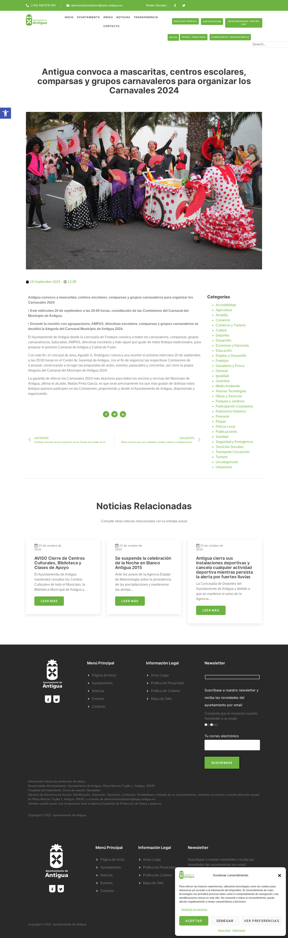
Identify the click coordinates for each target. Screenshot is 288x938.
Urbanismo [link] (224, 467)
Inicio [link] (69, 17)
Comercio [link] (223, 320)
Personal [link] (222, 416)
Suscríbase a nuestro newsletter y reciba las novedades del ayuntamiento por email (231, 697)
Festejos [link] (222, 360)
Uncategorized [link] (227, 462)
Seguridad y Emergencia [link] (234, 442)
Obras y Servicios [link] (229, 396)
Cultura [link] (221, 330)
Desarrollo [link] (223, 340)
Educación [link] (224, 350)
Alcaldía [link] (222, 315)
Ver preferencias (261, 921)
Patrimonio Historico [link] (231, 411)
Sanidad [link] (222, 436)
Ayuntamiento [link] (88, 17)
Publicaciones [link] (226, 431)
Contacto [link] (111, 26)
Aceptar (193, 921)
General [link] (222, 371)
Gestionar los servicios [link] (194, 909)
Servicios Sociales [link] (230, 447)
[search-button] (258, 51)
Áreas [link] (108, 17)
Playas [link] (221, 421)
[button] (279, 875)
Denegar (225, 921)
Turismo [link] (222, 457)
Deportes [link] (222, 335)
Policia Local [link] (225, 426)
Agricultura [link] (224, 310)
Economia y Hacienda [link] (232, 345)
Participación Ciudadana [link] (234, 406)
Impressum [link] (239, 930)
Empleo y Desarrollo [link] (231, 355)
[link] (5, 113)
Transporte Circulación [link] (233, 452)
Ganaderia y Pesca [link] (230, 366)
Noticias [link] (123, 17)
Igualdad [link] (222, 376)
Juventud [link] (222, 381)
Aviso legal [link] (224, 930)
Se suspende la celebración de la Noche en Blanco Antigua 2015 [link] (143, 563)
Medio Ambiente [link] (228, 386)
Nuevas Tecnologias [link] (231, 391)
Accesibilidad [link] (226, 305)
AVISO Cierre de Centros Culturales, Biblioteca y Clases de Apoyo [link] (59, 563)
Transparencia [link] (146, 17)
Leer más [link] (49, 601)
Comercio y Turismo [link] (231, 325)
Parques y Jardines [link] (230, 401)
